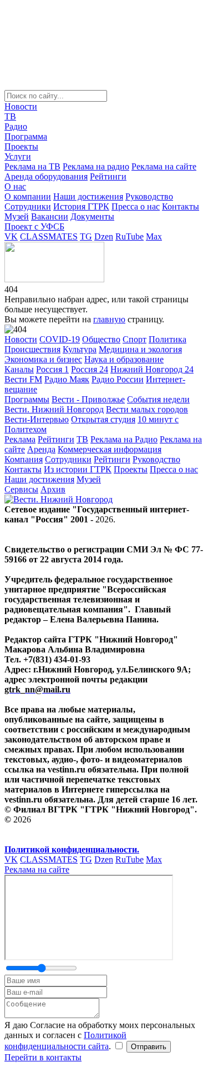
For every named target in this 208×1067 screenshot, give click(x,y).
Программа (25, 136)
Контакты (180, 206)
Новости (20, 106)
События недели (158, 399)
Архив (52, 489)
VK (11, 236)
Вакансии (49, 216)
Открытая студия (103, 419)
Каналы (19, 369)
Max (154, 236)
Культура (80, 349)
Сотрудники (27, 206)
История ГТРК (81, 206)
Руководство (149, 196)
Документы (92, 216)
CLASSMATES (49, 236)
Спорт (134, 339)
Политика (167, 339)
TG (86, 236)
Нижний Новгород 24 (152, 369)
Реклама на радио (96, 166)
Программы (26, 399)
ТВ (10, 116)
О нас (15, 186)
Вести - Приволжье (88, 399)
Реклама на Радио (124, 439)
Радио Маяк (66, 379)
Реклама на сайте (163, 166)
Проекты (21, 146)
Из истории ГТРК (77, 469)
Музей (16, 216)
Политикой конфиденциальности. (71, 849)
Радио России (118, 379)
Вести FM (23, 379)
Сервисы (21, 489)
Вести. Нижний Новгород (54, 409)
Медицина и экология (140, 349)
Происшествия (32, 349)
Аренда (41, 449)
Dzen (103, 236)
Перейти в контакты (43, 1057)
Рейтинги (108, 176)
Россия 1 (52, 369)
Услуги (17, 156)
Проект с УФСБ (34, 226)
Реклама (19, 439)
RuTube (129, 236)
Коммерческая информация (109, 449)
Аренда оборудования (46, 176)
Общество (101, 339)
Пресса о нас (135, 206)
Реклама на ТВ (32, 166)
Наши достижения (88, 196)
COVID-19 (59, 339)
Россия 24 (89, 369)
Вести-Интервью (36, 419)
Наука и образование (124, 359)
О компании (27, 196)
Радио (15, 126)
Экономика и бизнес (43, 359)
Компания (23, 459)
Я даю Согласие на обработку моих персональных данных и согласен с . (99, 1035)
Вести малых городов (147, 409)
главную (109, 319)
